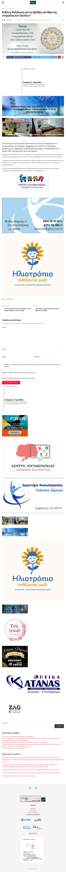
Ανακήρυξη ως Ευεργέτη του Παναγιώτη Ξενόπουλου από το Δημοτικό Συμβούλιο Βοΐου (25, 767)
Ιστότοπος (37, 357)
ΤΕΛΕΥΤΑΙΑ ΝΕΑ (38, 20)
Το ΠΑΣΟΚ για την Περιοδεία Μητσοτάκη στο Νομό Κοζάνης (18, 737)
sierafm (9, 20)
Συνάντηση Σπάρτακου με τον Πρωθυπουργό (13, 748)
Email (4, 357)
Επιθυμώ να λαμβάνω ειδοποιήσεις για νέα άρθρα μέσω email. (18, 378)
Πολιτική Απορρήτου (33, 813)
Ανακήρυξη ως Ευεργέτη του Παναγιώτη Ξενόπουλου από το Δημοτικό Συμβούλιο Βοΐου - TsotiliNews (29, 765)
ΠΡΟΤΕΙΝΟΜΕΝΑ (10, 8)
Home (3, 8)
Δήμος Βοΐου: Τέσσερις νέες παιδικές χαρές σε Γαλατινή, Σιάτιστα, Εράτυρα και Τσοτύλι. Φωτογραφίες (34, 773)
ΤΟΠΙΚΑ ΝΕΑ (46, 20)
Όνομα (4, 349)
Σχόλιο (4, 327)
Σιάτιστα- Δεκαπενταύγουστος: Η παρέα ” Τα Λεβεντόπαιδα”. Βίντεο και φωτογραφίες (36, 770)
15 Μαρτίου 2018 (18, 20)
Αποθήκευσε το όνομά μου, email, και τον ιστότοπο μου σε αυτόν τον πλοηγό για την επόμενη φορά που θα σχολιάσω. (32, 365)
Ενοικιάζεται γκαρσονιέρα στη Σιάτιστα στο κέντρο (22, 776)
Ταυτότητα (33, 809)
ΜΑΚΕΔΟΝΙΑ (9, 299)
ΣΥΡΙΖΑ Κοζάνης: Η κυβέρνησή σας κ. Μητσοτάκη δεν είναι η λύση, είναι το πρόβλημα (26, 742)
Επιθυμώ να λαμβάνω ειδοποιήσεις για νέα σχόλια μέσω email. (19, 373)
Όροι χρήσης (33, 811)
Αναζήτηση (5, 723)
